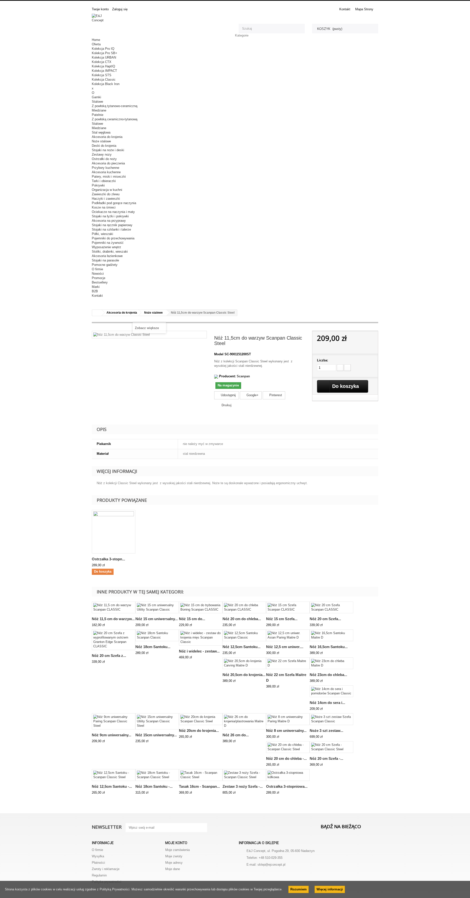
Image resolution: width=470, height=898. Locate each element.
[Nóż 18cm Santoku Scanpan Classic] (157, 635)
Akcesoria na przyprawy (109, 220)
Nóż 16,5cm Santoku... (329, 647)
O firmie (97, 269)
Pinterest (275, 395)
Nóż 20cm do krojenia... (199, 730)
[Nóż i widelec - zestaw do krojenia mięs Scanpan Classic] (201, 637)
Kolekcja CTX (101, 62)
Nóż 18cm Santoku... (152, 647)
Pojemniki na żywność (108, 243)
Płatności (98, 862)
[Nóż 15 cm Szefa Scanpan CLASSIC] (288, 607)
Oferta (96, 44)
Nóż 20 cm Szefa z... (109, 655)
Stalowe (97, 101)
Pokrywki (98, 185)
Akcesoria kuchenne (106, 172)
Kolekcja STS (101, 75)
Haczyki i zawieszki (106, 198)
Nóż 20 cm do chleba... (242, 619)
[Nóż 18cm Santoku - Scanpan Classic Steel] (157, 775)
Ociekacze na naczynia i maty (113, 212)
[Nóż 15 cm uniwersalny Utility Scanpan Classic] (157, 607)
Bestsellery (100, 282)
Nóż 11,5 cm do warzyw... (113, 619)
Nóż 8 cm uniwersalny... (286, 730)
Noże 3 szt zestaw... (326, 730)
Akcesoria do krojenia (107, 137)
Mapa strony (364, 9)
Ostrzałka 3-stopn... (108, 559)
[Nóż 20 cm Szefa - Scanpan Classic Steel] (331, 747)
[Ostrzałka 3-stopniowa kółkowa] (288, 775)
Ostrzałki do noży (104, 159)
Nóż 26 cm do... (236, 735)
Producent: (227, 376)
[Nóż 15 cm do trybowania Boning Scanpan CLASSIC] (201, 607)
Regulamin (99, 875)
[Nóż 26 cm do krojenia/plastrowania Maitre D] (244, 721)
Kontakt (344, 9)
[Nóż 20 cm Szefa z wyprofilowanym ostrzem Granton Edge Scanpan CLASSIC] (113, 639)
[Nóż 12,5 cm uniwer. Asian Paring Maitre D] (288, 635)
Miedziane (99, 110)
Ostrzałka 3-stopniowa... (286, 786)
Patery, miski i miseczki (109, 176)
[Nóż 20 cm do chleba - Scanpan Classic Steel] (288, 747)
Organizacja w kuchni (107, 190)
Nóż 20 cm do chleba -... (286, 758)
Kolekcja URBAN (104, 57)
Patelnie (97, 115)
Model (218, 354)
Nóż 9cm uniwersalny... (111, 735)
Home (96, 40)
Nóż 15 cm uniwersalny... (156, 619)
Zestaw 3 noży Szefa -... (243, 786)
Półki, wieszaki (102, 234)
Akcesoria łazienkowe (107, 256)
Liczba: (322, 360)
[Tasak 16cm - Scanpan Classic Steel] (201, 775)
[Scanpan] (216, 376)
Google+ (252, 395)
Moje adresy (174, 862)
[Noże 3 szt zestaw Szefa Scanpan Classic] (331, 719)
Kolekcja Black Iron (105, 84)
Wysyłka (98, 856)
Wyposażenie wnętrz (106, 247)
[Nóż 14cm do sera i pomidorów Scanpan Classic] (331, 691)
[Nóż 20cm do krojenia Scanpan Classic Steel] (201, 719)
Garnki (96, 97)
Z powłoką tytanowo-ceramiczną (114, 106)
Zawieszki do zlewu (105, 194)
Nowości (98, 273)
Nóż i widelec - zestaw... (199, 651)
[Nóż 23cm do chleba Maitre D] (331, 663)
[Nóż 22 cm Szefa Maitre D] (288, 663)
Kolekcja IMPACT (104, 71)
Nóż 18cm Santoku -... (154, 786)
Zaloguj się (120, 9)
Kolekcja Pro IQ (103, 48)
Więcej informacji (330, 889)
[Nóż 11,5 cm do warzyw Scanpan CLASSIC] (113, 607)
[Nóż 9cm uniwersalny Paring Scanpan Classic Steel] (113, 721)
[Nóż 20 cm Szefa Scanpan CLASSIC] (331, 607)
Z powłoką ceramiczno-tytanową (114, 119)
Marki (96, 287)
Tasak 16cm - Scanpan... (199, 786)
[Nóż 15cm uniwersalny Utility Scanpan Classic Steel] (157, 721)
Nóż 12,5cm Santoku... (241, 647)
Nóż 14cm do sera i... (327, 703)
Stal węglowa (101, 132)
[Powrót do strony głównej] (97, 313)
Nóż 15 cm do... (192, 619)
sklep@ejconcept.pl (271, 864)
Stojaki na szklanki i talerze (111, 229)
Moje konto (176, 843)
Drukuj (227, 405)
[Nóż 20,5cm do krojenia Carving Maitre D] (244, 663)
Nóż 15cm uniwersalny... (156, 735)
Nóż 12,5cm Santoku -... (112, 786)
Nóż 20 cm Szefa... (325, 619)
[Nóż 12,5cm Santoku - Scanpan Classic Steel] (113, 775)
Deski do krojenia (104, 146)
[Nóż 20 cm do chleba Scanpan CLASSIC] (244, 607)
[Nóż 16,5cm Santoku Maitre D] (331, 635)
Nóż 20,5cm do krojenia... (244, 675)
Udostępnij (228, 395)
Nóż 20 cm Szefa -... (326, 758)
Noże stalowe (101, 141)
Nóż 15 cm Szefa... (281, 619)
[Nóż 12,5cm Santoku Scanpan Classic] (244, 635)
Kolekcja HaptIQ (103, 66)
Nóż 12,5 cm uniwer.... (284, 647)
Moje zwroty (173, 856)
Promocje (98, 278)
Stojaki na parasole (105, 260)
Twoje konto (100, 9)
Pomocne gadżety (105, 265)
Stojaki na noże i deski (108, 150)
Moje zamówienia (177, 850)
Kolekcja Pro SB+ (104, 53)
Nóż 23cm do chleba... (328, 675)
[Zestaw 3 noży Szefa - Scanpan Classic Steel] (244, 775)
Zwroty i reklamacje (105, 869)
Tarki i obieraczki (104, 181)
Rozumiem (298, 889)
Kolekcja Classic (104, 79)
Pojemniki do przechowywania (113, 238)
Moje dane (172, 869)
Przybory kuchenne (105, 168)
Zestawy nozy (102, 154)
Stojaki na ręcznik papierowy (112, 225)
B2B (95, 291)
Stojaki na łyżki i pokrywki (110, 216)
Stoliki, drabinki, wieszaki (110, 251)
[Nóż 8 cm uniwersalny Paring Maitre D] (288, 719)
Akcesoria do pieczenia (108, 163)
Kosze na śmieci (104, 207)
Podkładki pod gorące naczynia (114, 203)
